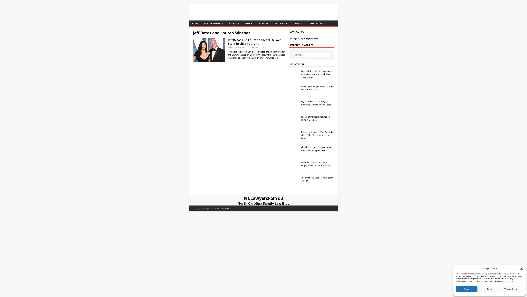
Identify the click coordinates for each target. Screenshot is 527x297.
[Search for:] (312, 55)
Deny (489, 289)
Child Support (281, 23)
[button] (521, 268)
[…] (276, 58)
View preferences (512, 289)
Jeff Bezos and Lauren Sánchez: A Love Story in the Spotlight (254, 41)
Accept (467, 289)
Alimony (263, 23)
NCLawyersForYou (263, 198)
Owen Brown (253, 47)
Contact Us (316, 23)
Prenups (249, 23)
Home (195, 23)
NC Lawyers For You (224, 208)
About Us (299, 23)
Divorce (233, 23)
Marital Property (213, 23)
